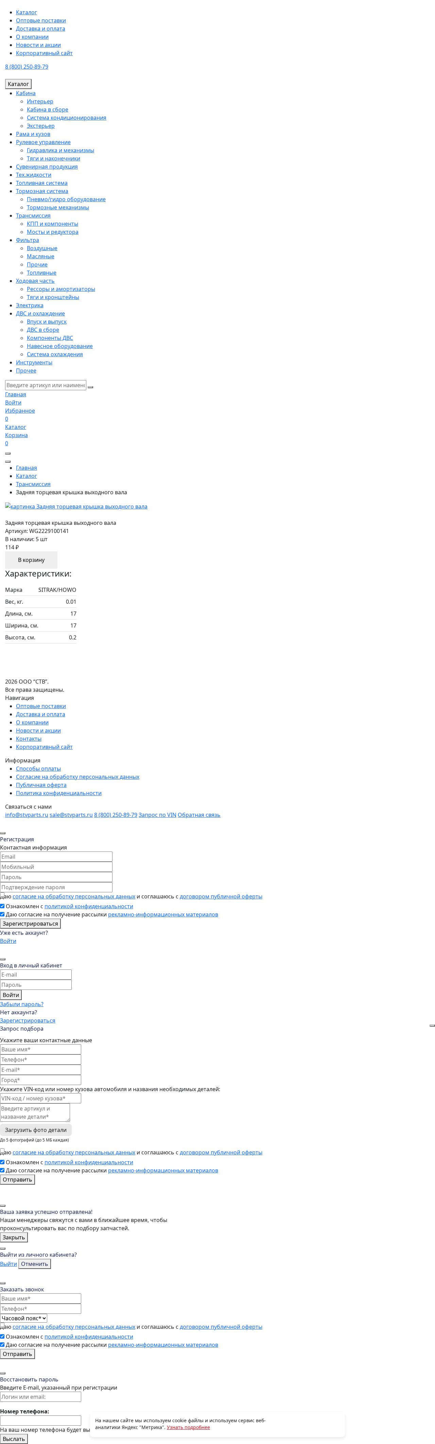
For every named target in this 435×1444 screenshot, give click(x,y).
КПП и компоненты (52, 223)
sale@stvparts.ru (71, 815)
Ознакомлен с (69, 906)
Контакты (28, 738)
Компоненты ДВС (50, 338)
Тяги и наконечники (53, 158)
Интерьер (40, 101)
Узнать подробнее (188, 1427)
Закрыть (14, 1237)
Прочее (26, 370)
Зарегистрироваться (30, 923)
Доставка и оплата (40, 28)
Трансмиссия (33, 215)
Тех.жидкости (33, 174)
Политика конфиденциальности (59, 793)
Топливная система (42, 183)
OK (302, 1424)
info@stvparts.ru (26, 815)
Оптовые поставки (41, 20)
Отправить (17, 1179)
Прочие (37, 264)
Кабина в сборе (47, 109)
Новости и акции (38, 45)
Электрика (30, 305)
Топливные (41, 272)
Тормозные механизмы (58, 207)
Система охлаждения (55, 354)
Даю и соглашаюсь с (131, 896)
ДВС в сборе (43, 329)
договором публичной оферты (221, 896)
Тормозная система (42, 191)
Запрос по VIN (157, 815)
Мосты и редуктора (53, 232)
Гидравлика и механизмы (60, 150)
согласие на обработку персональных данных (74, 896)
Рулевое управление (43, 142)
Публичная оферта (41, 785)
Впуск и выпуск (47, 321)
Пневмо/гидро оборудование (66, 199)
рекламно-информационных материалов (163, 914)
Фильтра (27, 240)
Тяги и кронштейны (53, 297)
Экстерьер (41, 126)
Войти (8, 941)
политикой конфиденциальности (89, 906)
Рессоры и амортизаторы (61, 289)
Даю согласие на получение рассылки (112, 914)
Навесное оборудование (60, 346)
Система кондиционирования (66, 117)
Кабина (26, 93)
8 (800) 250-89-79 (26, 66)
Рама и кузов (33, 134)
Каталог (26, 12)
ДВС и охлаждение (40, 313)
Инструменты (34, 362)
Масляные (40, 256)
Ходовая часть (35, 281)
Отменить (34, 1264)
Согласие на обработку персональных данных (77, 776)
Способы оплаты (38, 768)
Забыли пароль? (22, 1004)
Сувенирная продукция (47, 166)
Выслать (14, 1439)
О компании (32, 36)
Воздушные (42, 248)
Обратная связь (199, 815)
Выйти (8, 1264)
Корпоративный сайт (44, 53)
